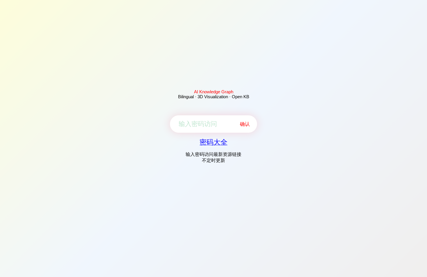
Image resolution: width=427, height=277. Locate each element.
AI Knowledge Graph (213, 91)
